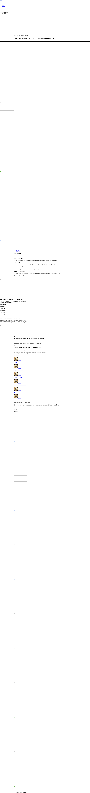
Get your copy (16, 40)
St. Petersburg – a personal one (20, 392)
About (3, 6)
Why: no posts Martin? (19, 370)
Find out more (2, 324)
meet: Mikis (16, 355)
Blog (3, 5)
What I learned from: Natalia (20, 385)
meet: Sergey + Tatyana (19, 377)
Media (3, 7)
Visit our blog (16, 399)
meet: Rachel (16, 362)
